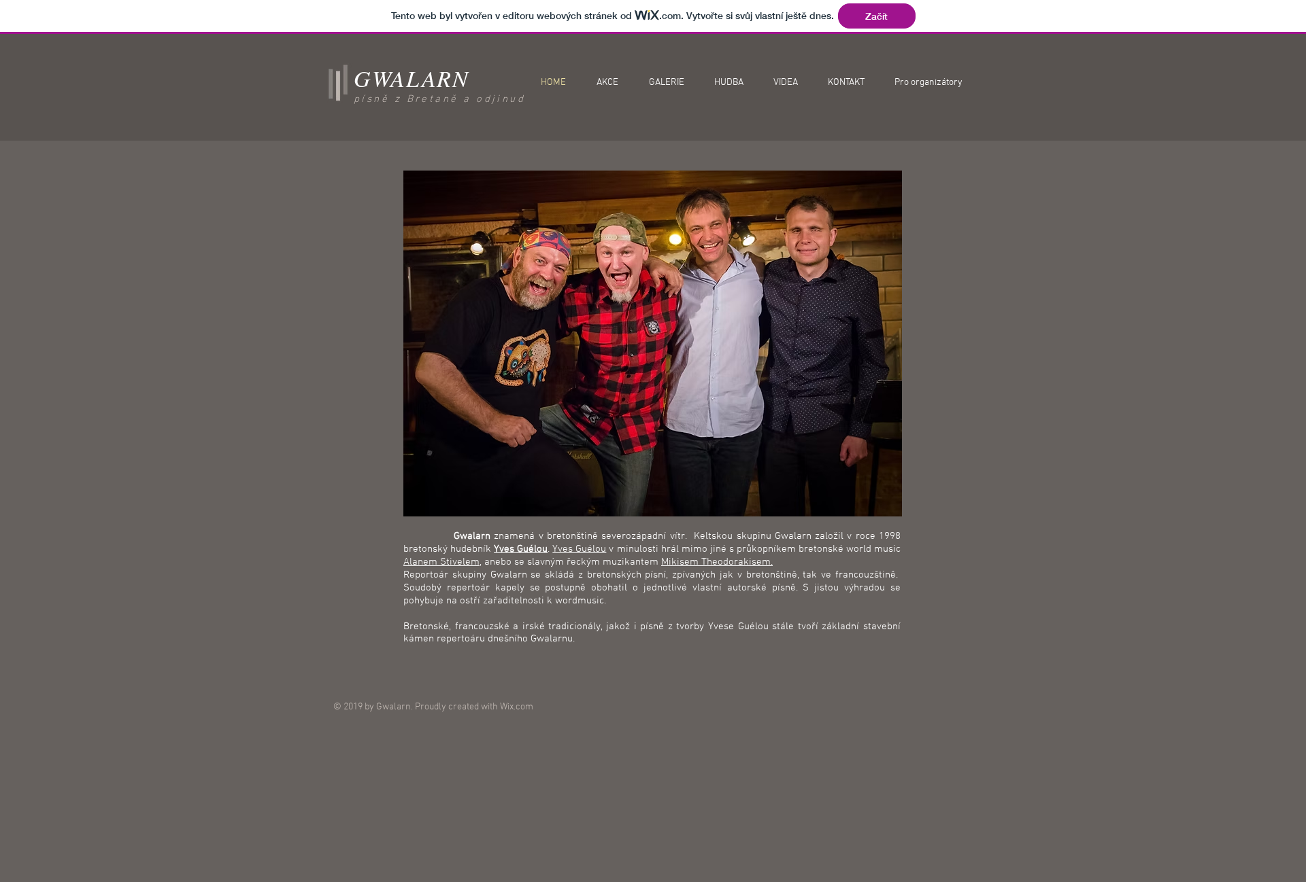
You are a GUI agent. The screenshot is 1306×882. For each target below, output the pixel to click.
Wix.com (516, 707)
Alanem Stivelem (441, 562)
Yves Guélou (579, 549)
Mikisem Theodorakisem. (717, 562)
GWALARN (411, 78)
